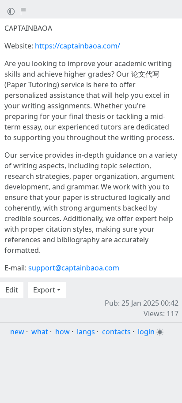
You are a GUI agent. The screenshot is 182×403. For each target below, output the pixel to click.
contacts (116, 331)
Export (44, 290)
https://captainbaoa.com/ (77, 46)
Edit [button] (11, 290)
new (17, 331)
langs (86, 331)
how (62, 331)
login (146, 331)
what (39, 331)
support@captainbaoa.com (73, 268)
